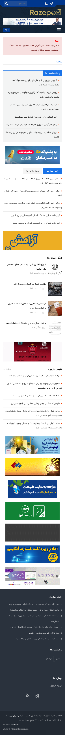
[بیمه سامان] (32, 155)
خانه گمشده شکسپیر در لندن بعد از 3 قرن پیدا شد (36, 395)
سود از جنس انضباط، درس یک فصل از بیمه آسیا (37, 638)
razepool (15, 724)
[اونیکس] (32, 445)
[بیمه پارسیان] (32, 240)
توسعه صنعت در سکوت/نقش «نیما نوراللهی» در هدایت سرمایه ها (34, 618)
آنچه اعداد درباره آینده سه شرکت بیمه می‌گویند (36, 116)
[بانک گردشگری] (32, 351)
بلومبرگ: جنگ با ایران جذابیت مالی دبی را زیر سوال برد (35, 403)
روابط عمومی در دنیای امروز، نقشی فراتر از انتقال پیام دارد (34, 375)
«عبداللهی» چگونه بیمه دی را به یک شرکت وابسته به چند (33, 604)
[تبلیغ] (32, 510)
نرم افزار (48, 658)
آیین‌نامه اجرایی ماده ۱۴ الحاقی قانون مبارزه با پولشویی (35, 215)
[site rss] (27, 695)
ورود (6, 29)
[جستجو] (6, 3)
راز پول (59, 61)
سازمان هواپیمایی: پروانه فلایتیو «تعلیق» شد (26, 323)
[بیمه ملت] (32, 466)
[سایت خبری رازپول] (46, 12)
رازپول (16, 715)
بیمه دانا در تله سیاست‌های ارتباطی (43, 632)
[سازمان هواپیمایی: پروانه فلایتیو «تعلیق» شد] (55, 328)
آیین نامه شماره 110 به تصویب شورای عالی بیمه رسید (36, 223)
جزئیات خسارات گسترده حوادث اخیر (29, 284)
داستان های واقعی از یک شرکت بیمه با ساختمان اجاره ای (34, 627)
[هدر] (32, 21)
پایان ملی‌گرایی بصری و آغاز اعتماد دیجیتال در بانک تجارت (31, 124)
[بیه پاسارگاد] (32, 488)
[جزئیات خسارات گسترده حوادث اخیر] (55, 289)
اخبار (58, 658)
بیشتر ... (7, 369)
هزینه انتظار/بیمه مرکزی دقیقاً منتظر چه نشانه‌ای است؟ (34, 610)
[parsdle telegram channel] (37, 695)
